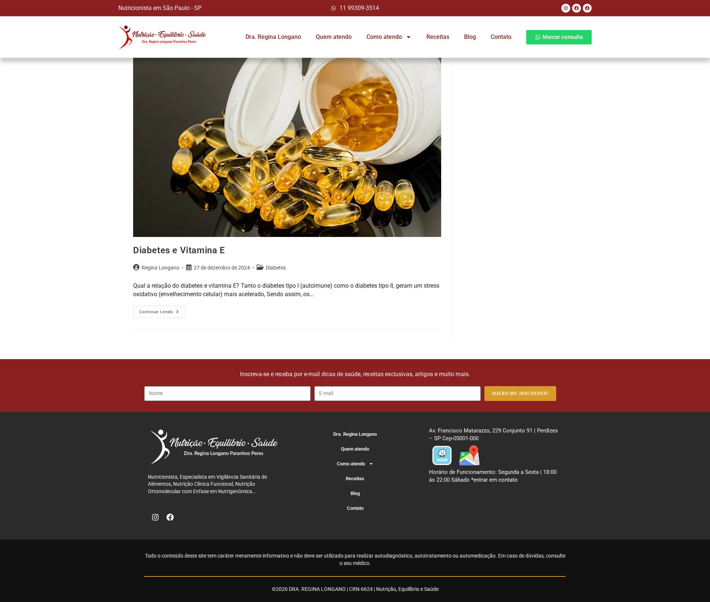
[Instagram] (565, 8)
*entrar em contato (494, 479)
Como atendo (384, 36)
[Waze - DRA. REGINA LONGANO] (442, 455)
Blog (470, 36)
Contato (501, 36)
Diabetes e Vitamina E (179, 250)
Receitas (437, 36)
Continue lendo (162, 310)
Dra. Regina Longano (273, 36)
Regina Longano (160, 268)
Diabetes (276, 268)
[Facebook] (576, 8)
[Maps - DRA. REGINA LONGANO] (469, 455)
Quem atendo (334, 36)
